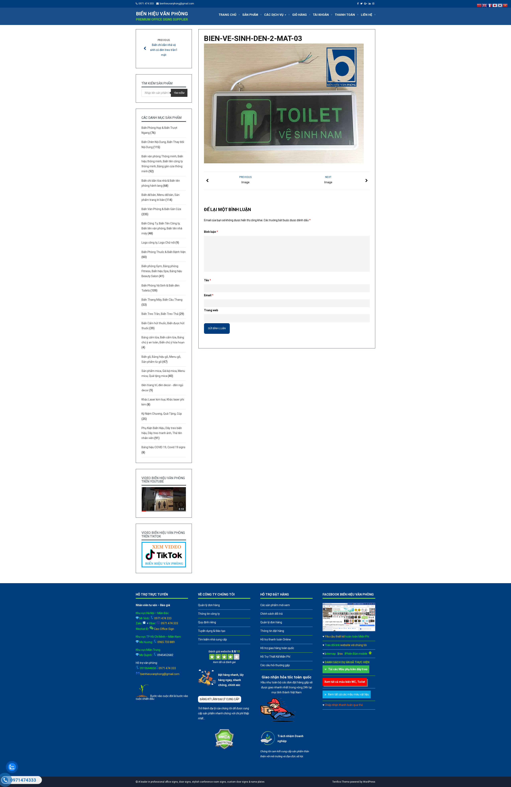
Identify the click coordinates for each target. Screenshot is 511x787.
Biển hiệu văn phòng (162, 14)
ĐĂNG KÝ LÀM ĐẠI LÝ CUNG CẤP (219, 699)
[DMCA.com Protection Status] (224, 748)
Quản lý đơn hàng (209, 605)
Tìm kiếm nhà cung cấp (212, 639)
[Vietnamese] (505, 5)
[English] (484, 5)
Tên (207, 280)
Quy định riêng (207, 622)
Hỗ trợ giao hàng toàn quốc (277, 648)
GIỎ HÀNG (299, 15)
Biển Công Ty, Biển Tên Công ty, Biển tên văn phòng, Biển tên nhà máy (162, 228)
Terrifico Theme (341, 781)
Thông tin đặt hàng (272, 630)
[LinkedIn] (370, 3)
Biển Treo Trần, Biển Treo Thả (160, 313)
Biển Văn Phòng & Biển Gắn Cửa (161, 209)
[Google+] (366, 3)
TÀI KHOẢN (321, 15)
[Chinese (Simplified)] (479, 5)
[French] (489, 5)
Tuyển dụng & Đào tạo (211, 630)
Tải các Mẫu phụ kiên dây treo (347, 669)
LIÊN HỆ (366, 15)
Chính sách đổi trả (271, 613)
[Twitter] (361, 3)
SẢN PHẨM (250, 15)
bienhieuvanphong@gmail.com (177, 3)
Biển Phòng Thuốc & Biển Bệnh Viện (164, 252)
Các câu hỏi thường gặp (275, 665)
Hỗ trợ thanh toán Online (275, 639)
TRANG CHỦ (227, 15)
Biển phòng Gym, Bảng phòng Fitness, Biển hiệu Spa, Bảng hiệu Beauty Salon (162, 271)
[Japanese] (495, 5)
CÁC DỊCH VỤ (274, 15)
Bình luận (211, 231)
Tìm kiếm (179, 92)
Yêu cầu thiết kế (347, 636)
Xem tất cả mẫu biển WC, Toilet (344, 681)
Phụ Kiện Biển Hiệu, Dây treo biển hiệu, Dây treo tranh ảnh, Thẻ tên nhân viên (162, 433)
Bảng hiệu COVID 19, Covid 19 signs (163, 447)
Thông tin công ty (209, 613)
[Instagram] (373, 3)
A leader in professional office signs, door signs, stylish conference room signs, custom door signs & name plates (201, 781)
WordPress (369, 781)
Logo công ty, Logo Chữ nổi (158, 242)
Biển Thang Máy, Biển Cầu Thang (162, 299)
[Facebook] (358, 3)
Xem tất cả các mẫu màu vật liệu (348, 694)
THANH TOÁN (345, 15)
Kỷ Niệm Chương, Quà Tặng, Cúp (162, 413)
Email (208, 295)
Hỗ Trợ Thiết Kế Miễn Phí (275, 656)
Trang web (211, 310)
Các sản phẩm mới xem (275, 605)
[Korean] (500, 5)
